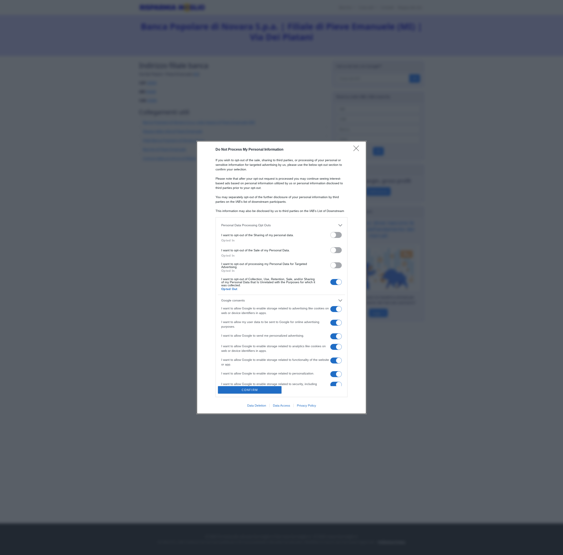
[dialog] (281, 277)
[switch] (336, 235)
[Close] (357, 150)
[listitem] (281, 225)
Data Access (281, 405)
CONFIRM (250, 390)
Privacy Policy (306, 405)
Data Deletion (256, 405)
